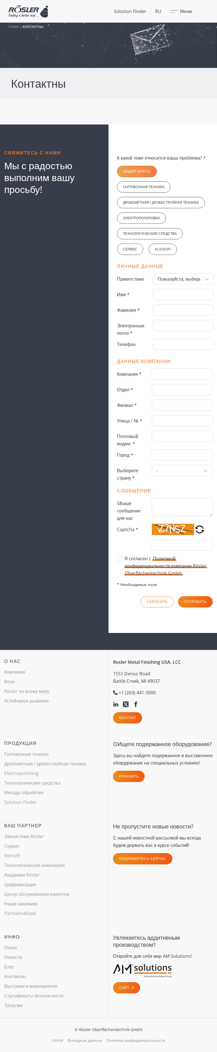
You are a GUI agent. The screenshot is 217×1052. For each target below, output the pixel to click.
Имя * (123, 294)
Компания (14, 672)
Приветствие (130, 279)
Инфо (11, 937)
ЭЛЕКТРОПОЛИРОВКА (141, 218)
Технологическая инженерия (34, 865)
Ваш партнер (23, 826)
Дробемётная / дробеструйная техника (161, 202)
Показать (129, 776)
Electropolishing (21, 773)
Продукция (20, 743)
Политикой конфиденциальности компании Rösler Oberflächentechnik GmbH (165, 565)
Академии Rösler (22, 875)
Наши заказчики (21, 904)
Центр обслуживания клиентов (36, 894)
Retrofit (12, 856)
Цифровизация (20, 884)
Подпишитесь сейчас (142, 858)
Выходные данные (85, 1040)
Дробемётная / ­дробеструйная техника (45, 764)
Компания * (129, 374)
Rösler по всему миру (26, 691)
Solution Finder (130, 11)
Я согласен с (165, 565)
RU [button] (158, 11)
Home (13, 26)
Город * (125, 455)
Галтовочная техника (143, 186)
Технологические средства (150, 233)
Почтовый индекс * (127, 440)
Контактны (15, 976)
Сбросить (157, 601)
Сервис (130, 249)
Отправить (195, 601)
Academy (163, 249)
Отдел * (125, 390)
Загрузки (13, 1005)
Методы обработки (24, 792)
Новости (13, 957)
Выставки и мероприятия (30, 986)
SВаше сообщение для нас (129, 510)
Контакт (127, 717)
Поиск (10, 947)
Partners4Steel (20, 913)
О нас (12, 661)
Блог (9, 967)
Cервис (11, 846)
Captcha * (127, 529)
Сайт (125, 987)
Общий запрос (137, 171)
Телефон (126, 344)
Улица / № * (129, 421)
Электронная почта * (130, 329)
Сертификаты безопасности (33, 996)
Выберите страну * (127, 474)
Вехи (9, 682)
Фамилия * (128, 310)
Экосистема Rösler (24, 836)
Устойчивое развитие (26, 701)
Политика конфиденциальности (135, 1040)
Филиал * (127, 405)
